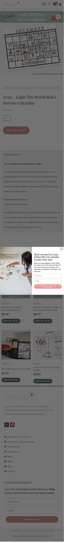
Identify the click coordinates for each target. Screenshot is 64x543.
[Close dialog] (61, 248)
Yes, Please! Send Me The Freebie (48, 286)
